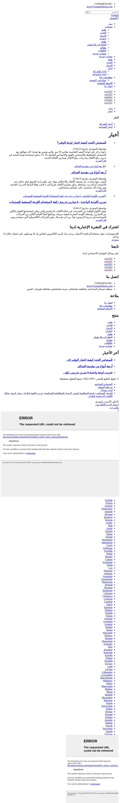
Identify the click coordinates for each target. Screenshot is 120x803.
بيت (110, 23)
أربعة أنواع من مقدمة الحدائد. (88, 172)
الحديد (103, 32)
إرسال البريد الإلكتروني (107, 404)
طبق (103, 29)
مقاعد (103, 47)
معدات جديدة (99, 53)
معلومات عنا (106, 77)
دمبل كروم (16, 393)
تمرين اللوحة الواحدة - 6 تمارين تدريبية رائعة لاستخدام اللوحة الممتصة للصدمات (57, 202)
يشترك (115, 239)
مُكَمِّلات (102, 50)
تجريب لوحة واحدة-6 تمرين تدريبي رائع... (87, 372)
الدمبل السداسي (104, 393)
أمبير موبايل (106, 390)
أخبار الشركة (99, 71)
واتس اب (114, 407)
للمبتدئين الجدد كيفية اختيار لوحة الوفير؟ (81, 142)
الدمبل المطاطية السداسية (58, 393)
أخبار (110, 68)
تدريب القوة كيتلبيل (33, 393)
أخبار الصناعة (99, 74)
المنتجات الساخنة (103, 384)
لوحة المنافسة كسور (83, 393)
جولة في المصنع (98, 80)
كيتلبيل (102, 38)
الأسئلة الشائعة (104, 83)
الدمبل (103, 35)
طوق (103, 41)
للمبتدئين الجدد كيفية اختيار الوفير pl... (89, 359)
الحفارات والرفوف (96, 44)
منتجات (108, 26)
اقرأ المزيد (101, 160)
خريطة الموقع (105, 387)
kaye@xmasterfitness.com (99, 6)
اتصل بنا (108, 86)
